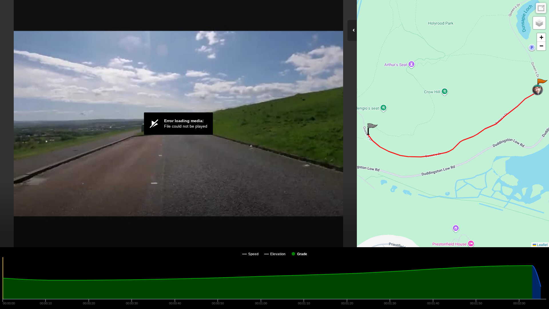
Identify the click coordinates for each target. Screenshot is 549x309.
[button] (542, 84)
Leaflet (542, 244)
